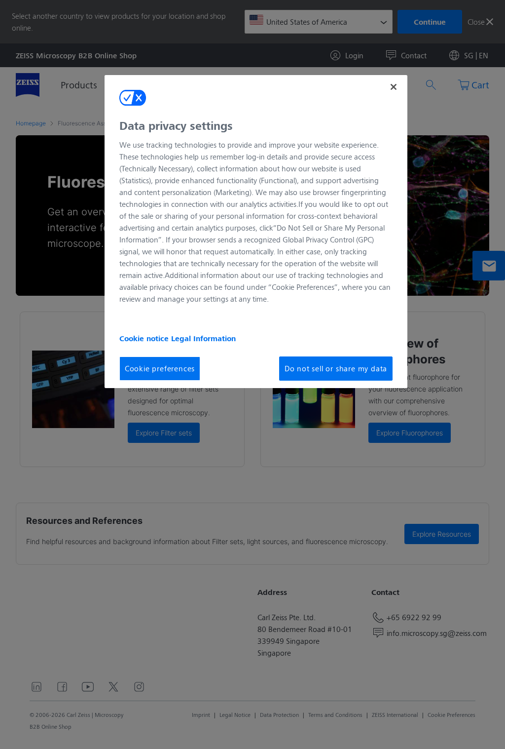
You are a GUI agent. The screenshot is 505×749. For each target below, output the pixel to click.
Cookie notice (145, 338)
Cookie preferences (160, 368)
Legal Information (203, 338)
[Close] (393, 87)
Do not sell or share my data (336, 368)
